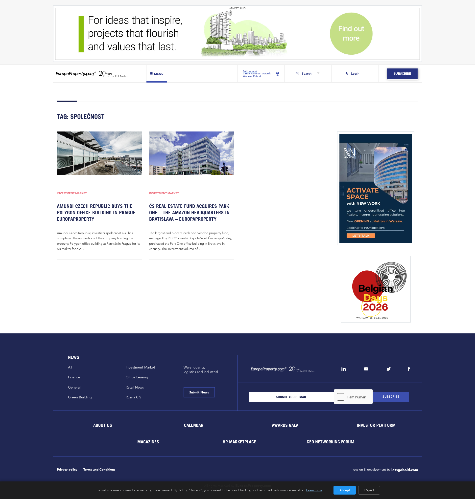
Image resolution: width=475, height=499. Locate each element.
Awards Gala (285, 425)
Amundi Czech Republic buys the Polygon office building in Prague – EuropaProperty (98, 212)
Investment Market (72, 193)
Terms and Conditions (99, 469)
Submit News (199, 392)
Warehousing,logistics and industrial (201, 369)
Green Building (80, 397)
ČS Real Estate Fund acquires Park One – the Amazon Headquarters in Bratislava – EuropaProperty (189, 212)
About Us (102, 425)
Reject (369, 490)
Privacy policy (67, 469)
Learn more (314, 490)
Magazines (148, 441)
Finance (74, 377)
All (70, 367)
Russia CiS (133, 397)
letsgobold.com (404, 469)
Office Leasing (137, 377)
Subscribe (402, 73)
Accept (344, 490)
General (74, 387)
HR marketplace (239, 441)
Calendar (193, 425)
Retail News (135, 387)
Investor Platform (376, 425)
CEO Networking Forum (330, 441)
